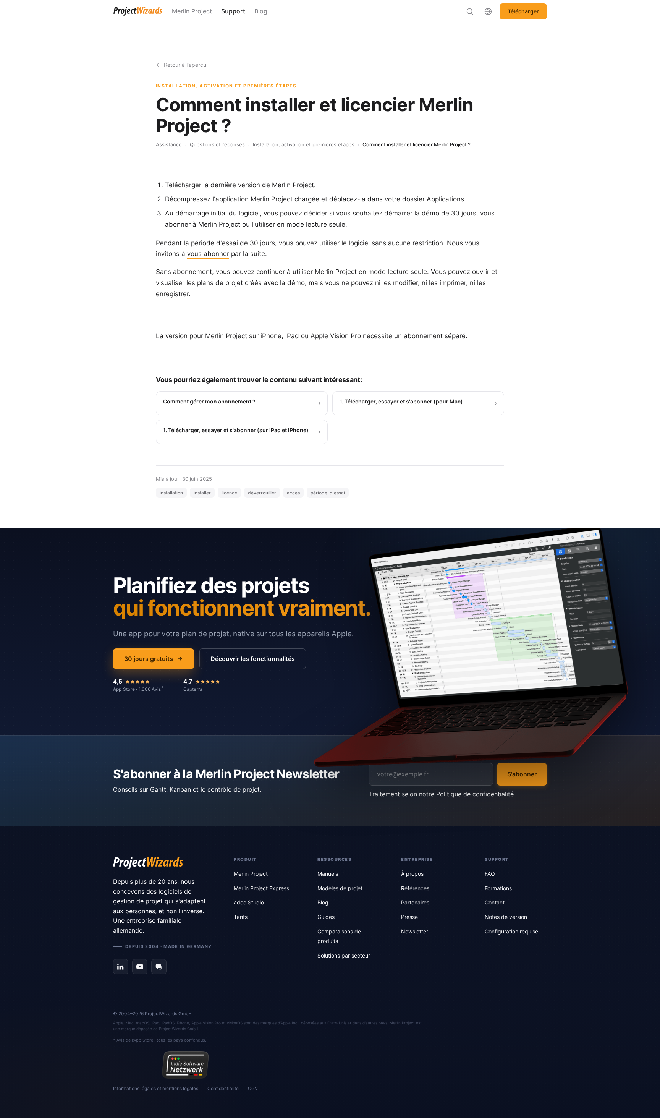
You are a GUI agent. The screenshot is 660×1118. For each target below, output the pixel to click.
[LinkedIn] (120, 966)
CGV (253, 1088)
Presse (409, 917)
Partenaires (415, 902)
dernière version (235, 185)
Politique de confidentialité (475, 794)
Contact (495, 902)
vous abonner (208, 254)
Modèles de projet (339, 888)
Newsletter (414, 931)
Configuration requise (511, 931)
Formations (498, 888)
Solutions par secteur (343, 955)
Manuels (327, 873)
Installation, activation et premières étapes (303, 144)
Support (233, 11)
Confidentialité (223, 1088)
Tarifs (240, 917)
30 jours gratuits (148, 659)
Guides (326, 917)
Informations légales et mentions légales (155, 1088)
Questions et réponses (217, 144)
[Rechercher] (470, 11)
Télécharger (523, 11)
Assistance (169, 144)
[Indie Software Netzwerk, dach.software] (185, 1065)
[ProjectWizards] (162, 863)
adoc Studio (249, 902)
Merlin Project (192, 11)
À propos (412, 873)
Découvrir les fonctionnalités (252, 659)
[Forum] (159, 966)
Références (415, 888)
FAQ (490, 873)
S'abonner (522, 774)
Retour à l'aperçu (185, 65)
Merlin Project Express (261, 888)
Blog (260, 11)
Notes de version (506, 917)
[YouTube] (139, 966)
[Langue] (488, 11)
